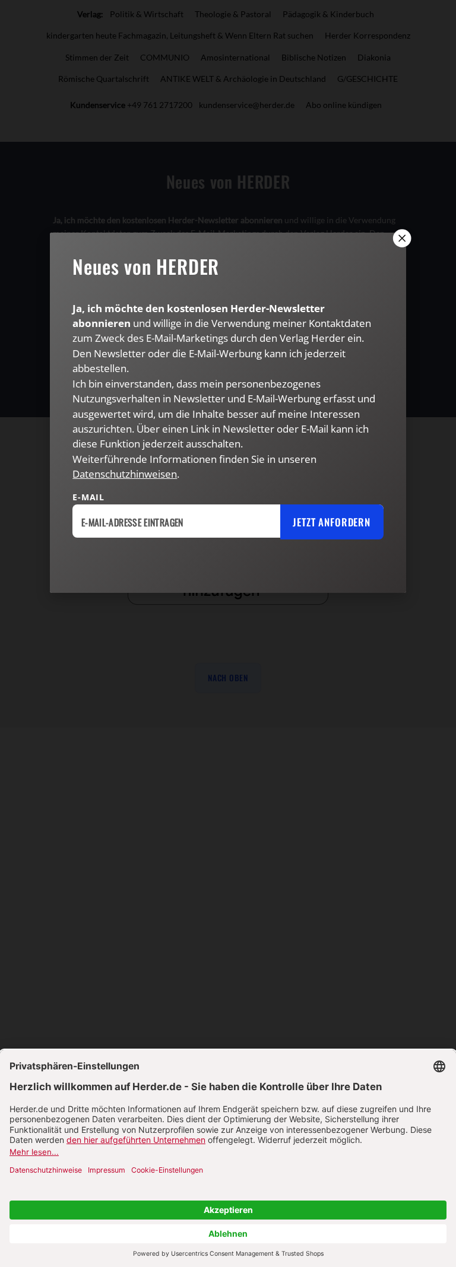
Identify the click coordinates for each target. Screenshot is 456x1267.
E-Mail (88, 497)
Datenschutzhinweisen (124, 474)
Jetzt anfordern (331, 522)
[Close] (401, 238)
